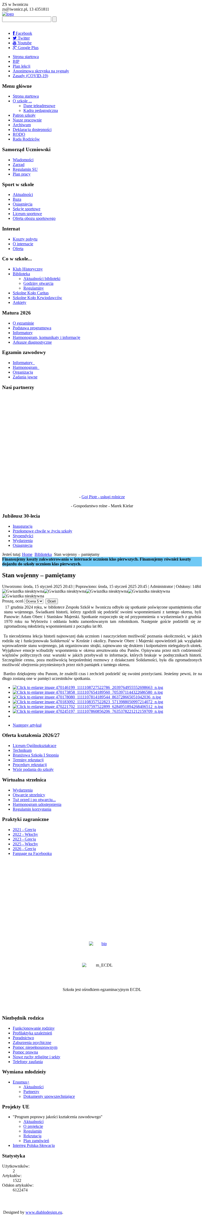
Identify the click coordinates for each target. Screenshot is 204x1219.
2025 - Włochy (25, 844)
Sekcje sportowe (26, 209)
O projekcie (33, 1126)
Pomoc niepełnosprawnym (35, 1047)
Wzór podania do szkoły (33, 769)
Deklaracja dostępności (32, 129)
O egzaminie (23, 323)
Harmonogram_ (26, 367)
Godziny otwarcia (38, 283)
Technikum (22, 750)
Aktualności (23, 194)
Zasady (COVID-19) (30, 75)
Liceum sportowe (27, 213)
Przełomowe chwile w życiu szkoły (42, 531)
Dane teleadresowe (39, 105)
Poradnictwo (23, 1038)
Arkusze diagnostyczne (32, 342)
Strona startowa (26, 56)
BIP (16, 61)
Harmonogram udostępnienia (37, 804)
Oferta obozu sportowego (34, 218)
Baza (17, 199)
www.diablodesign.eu (44, 1212)
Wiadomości (23, 160)
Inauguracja (22, 526)
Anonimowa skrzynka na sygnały (41, 71)
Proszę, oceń (12, 601)
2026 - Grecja (24, 848)
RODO (19, 134)
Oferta (18, 248)
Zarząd (18, 164)
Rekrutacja (32, 1136)
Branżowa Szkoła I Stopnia (36, 755)
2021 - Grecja (24, 829)
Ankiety (19, 302)
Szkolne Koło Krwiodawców (37, 297)
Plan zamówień (36, 1140)
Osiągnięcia (22, 204)
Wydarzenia (23, 540)
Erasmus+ (21, 1082)
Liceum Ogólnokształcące (34, 745)
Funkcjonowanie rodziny (34, 1028)
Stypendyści (23, 536)
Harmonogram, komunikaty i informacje (46, 337)
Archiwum (22, 125)
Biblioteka (21, 274)
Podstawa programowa (32, 328)
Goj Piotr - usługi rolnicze (103, 497)
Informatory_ (24, 362)
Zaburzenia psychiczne (32, 1042)
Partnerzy (31, 1091)
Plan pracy (22, 174)
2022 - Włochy (25, 834)
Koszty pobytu (25, 239)
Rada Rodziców (26, 139)
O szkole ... (22, 101)
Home (27, 554)
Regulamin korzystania (32, 809)
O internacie (23, 244)
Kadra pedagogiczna (40, 110)
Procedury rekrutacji (30, 764)
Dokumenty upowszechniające (49, 1096)
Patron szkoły (24, 115)
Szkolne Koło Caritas (31, 293)
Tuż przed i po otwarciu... (34, 799)
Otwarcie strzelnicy (29, 795)
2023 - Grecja (24, 839)
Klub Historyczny (28, 269)
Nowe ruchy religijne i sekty (36, 1057)
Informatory (23, 332)
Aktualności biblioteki (41, 278)
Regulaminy (33, 288)
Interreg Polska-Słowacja (34, 1145)
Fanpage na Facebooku (32, 853)
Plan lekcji (21, 66)
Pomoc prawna (25, 1052)
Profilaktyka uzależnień (32, 1033)
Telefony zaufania (28, 1061)
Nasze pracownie (27, 120)
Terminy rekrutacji (28, 760)
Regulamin (32, 1131)
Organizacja (23, 372)
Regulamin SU (25, 169)
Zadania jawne (25, 377)
